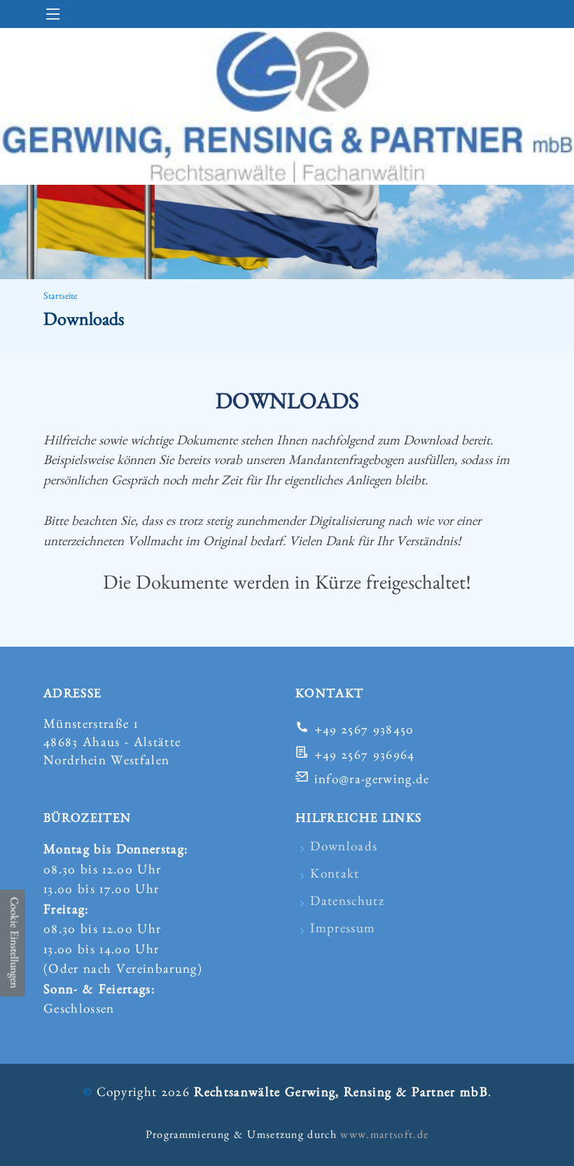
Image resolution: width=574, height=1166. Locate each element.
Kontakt (334, 876)
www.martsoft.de (384, 1136)
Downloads (343, 848)
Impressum (342, 930)
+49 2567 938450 (364, 731)
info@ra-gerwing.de (372, 781)
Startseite (60, 297)
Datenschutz (347, 903)
